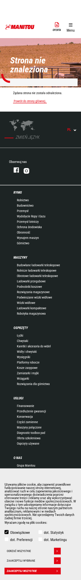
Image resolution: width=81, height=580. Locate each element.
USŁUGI (18, 398)
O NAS (18, 458)
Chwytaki (22, 341)
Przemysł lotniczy (28, 221)
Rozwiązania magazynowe (33, 292)
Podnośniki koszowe (29, 286)
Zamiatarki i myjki (28, 373)
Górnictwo (23, 243)
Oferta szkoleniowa (28, 438)
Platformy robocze (28, 362)
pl (69, 130)
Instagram (40, 170)
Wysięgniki (23, 357)
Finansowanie (25, 406)
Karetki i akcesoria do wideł (34, 346)
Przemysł (23, 211)
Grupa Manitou (26, 465)
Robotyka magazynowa (31, 313)
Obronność (23, 232)
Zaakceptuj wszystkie (22, 571)
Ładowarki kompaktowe (31, 308)
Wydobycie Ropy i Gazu (31, 216)
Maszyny (20, 257)
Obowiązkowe (20, 532)
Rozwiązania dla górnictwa (33, 384)
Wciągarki (23, 378)
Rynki (18, 192)
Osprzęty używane (28, 443)
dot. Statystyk (54, 532)
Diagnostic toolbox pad (31, 433)
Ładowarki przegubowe (31, 281)
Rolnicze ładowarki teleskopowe (36, 270)
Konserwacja (25, 416)
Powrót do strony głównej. (30, 101)
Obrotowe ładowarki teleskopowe (37, 276)
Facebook (14, 170)
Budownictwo (25, 205)
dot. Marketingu (55, 540)
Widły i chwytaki (27, 351)
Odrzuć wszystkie (19, 551)
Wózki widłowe (26, 303)
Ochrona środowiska (29, 227)
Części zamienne (27, 422)
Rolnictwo (23, 200)
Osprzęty (21, 328)
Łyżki (20, 335)
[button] (70, 26)
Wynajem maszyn (28, 238)
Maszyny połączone (29, 427)
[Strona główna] (20, 27)
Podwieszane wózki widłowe (34, 297)
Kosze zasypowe (27, 368)
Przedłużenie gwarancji (31, 411)
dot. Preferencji (21, 540)
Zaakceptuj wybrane (21, 560)
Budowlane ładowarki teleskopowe (38, 265)
